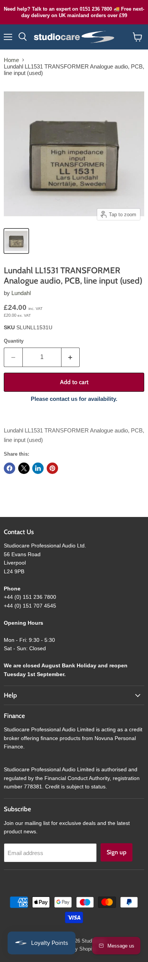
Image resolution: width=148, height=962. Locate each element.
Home (11, 60)
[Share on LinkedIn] (38, 468)
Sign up (116, 852)
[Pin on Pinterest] (52, 468)
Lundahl (21, 293)
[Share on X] (24, 468)
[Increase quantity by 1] (70, 357)
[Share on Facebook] (9, 468)
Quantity (14, 341)
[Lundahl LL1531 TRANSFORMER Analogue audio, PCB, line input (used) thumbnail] (16, 241)
